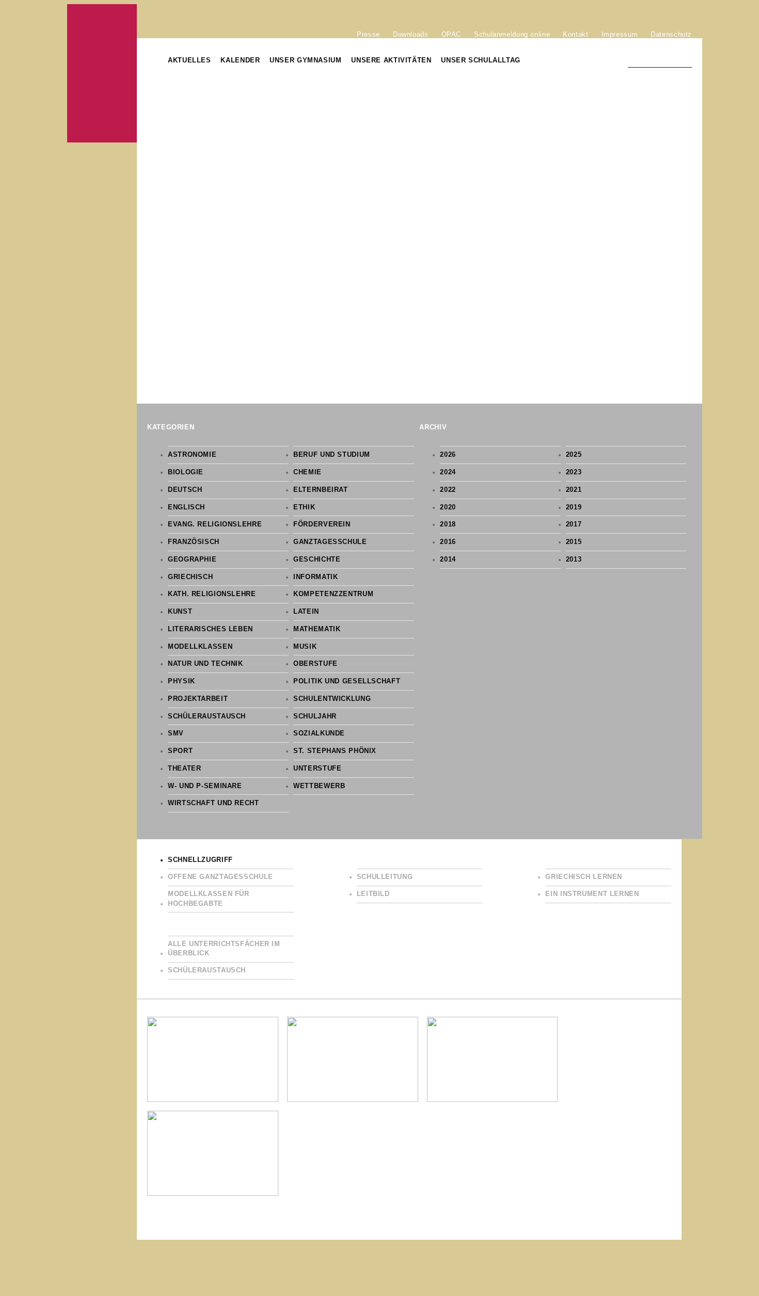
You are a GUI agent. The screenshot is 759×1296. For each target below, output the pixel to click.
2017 (574, 524)
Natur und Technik (205, 663)
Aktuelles (189, 60)
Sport (180, 751)
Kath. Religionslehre (212, 594)
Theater (184, 768)
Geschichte (316, 559)
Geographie (192, 559)
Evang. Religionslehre (215, 524)
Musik (305, 646)
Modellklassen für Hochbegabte (208, 898)
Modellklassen (200, 646)
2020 (448, 507)
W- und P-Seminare (205, 786)
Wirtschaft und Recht (213, 803)
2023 (574, 472)
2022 (448, 489)
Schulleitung (385, 877)
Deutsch (185, 489)
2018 (448, 524)
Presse (368, 34)
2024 (448, 472)
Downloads (411, 34)
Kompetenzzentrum (333, 594)
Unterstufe (317, 768)
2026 (448, 454)
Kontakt (575, 34)
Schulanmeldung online (512, 34)
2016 (448, 542)
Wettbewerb (319, 786)
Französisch (193, 542)
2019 (574, 507)
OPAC (451, 34)
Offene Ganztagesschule (220, 877)
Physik (181, 681)
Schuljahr (315, 716)
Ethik (304, 507)
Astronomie (192, 454)
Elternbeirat (320, 489)
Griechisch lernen (583, 877)
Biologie (185, 472)
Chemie (307, 472)
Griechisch (190, 577)
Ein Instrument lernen (592, 894)
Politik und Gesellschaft (346, 681)
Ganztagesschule (330, 542)
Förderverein (322, 524)
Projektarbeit (198, 698)
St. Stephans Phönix (334, 751)
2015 (574, 542)
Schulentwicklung (332, 698)
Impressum (620, 34)
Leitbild (373, 894)
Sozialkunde (319, 733)
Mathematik (316, 629)
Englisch (186, 507)
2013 (574, 559)
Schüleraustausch (207, 716)
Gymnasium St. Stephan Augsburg (102, 73)
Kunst (180, 611)
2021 (574, 489)
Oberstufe (315, 663)
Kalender (240, 60)
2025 (574, 454)
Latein (306, 611)
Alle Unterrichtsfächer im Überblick (224, 948)
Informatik (315, 577)
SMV (176, 733)
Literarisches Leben (210, 629)
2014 (448, 559)
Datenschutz (671, 34)
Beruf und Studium (331, 454)
